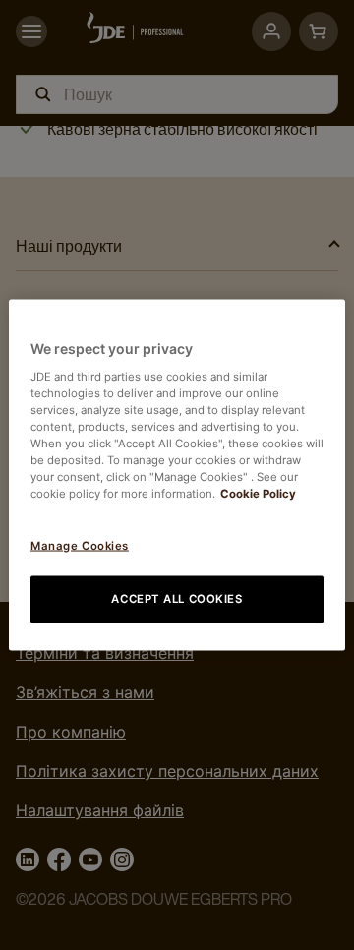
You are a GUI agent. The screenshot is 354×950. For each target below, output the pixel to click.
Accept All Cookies (176, 599)
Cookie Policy (258, 494)
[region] (177, 475)
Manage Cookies (79, 546)
